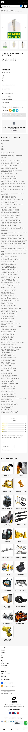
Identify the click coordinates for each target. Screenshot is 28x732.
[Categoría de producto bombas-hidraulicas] (7, 502)
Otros (12, 10)
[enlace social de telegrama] (17, 110)
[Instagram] (13, 713)
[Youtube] (18, 713)
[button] (2, 27)
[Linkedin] (15, 713)
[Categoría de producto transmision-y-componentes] (7, 634)
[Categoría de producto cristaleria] (7, 535)
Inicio (2, 10)
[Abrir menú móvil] (2, 2)
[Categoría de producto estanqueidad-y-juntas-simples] (20, 552)
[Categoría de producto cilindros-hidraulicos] (20, 518)
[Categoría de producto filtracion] (7, 568)
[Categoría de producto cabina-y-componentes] (7, 519)
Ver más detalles (6, 88)
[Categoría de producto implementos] (20, 568)
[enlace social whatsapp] (13, 110)
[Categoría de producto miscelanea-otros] (7, 584)
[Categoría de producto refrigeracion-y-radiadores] (7, 601)
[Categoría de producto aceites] (20, 469)
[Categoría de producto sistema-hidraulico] (20, 617)
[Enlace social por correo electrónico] (10, 110)
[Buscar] (21, 6)
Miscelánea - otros (7, 10)
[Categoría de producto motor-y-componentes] (20, 584)
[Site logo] (10, 2)
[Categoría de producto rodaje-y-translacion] (20, 600)
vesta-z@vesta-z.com (9, 686)
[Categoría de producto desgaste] (20, 535)
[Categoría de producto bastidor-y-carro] (7, 485)
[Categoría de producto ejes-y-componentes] (7, 551)
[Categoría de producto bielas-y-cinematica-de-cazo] (20, 486)
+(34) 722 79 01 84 (8, 682)
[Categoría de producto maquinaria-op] (7, 469)
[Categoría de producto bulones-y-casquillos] (20, 502)
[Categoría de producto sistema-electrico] (7, 617)
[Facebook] (10, 713)
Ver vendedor (6, 102)
